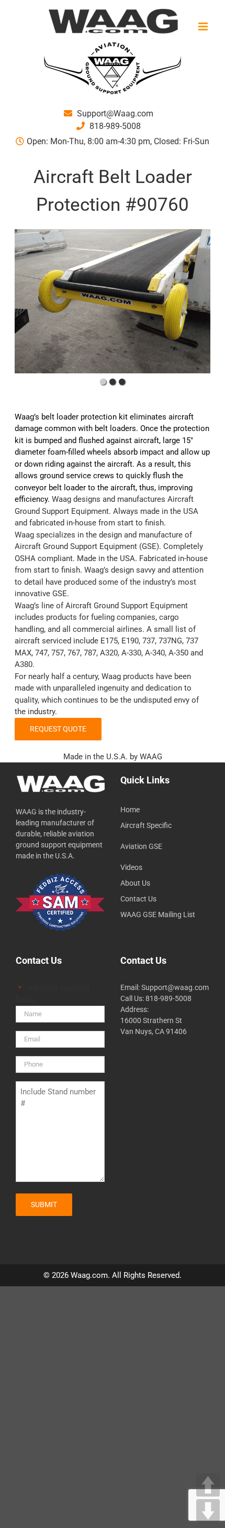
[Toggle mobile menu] (203, 26)
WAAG (151, 756)
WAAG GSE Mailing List (157, 914)
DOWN (208, 1511)
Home (130, 809)
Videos (131, 867)
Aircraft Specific (146, 825)
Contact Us (138, 899)
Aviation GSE (141, 846)
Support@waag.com (175, 987)
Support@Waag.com (114, 114)
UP (208, 1485)
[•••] (112, 301)
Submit (44, 1204)
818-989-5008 (114, 126)
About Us (135, 883)
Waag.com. (91, 1275)
